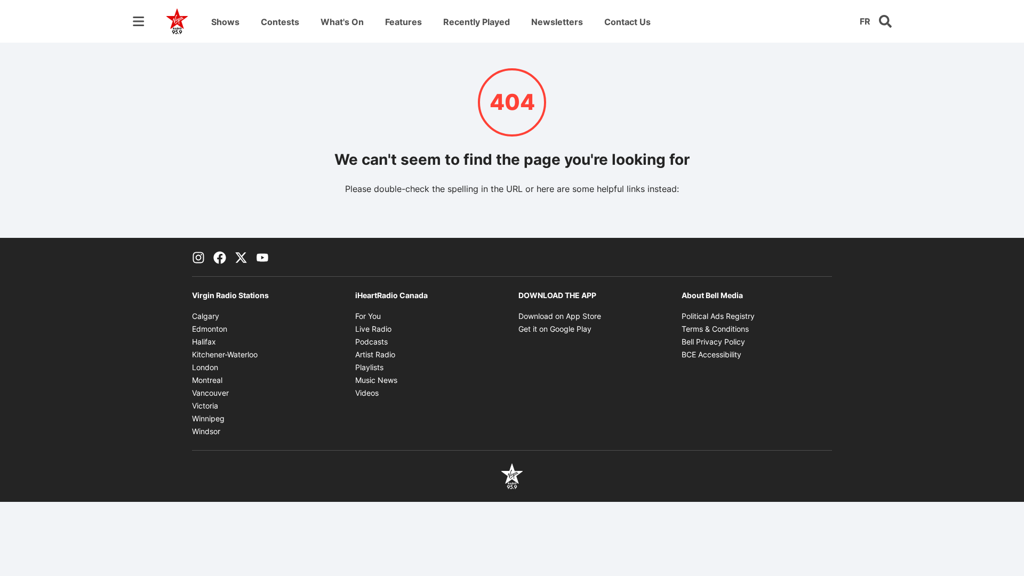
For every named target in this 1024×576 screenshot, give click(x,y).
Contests (280, 22)
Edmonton (209, 328)
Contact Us (627, 22)
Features (403, 22)
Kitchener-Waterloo (225, 354)
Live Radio (373, 328)
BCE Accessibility (711, 354)
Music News (376, 380)
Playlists (369, 367)
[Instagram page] (198, 257)
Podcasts (371, 341)
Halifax (204, 341)
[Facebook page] (219, 257)
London (205, 367)
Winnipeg (208, 418)
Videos (367, 392)
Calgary (205, 316)
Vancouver (210, 392)
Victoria (205, 405)
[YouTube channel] (262, 257)
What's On (342, 22)
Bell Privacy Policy (713, 341)
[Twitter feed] (241, 257)
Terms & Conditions (715, 328)
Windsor (206, 431)
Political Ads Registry (718, 316)
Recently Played (476, 22)
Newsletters (557, 22)
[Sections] (138, 21)
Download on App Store (559, 316)
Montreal (207, 380)
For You (368, 316)
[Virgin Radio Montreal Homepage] (177, 21)
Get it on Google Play (554, 328)
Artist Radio (375, 354)
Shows (225, 22)
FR (865, 21)
